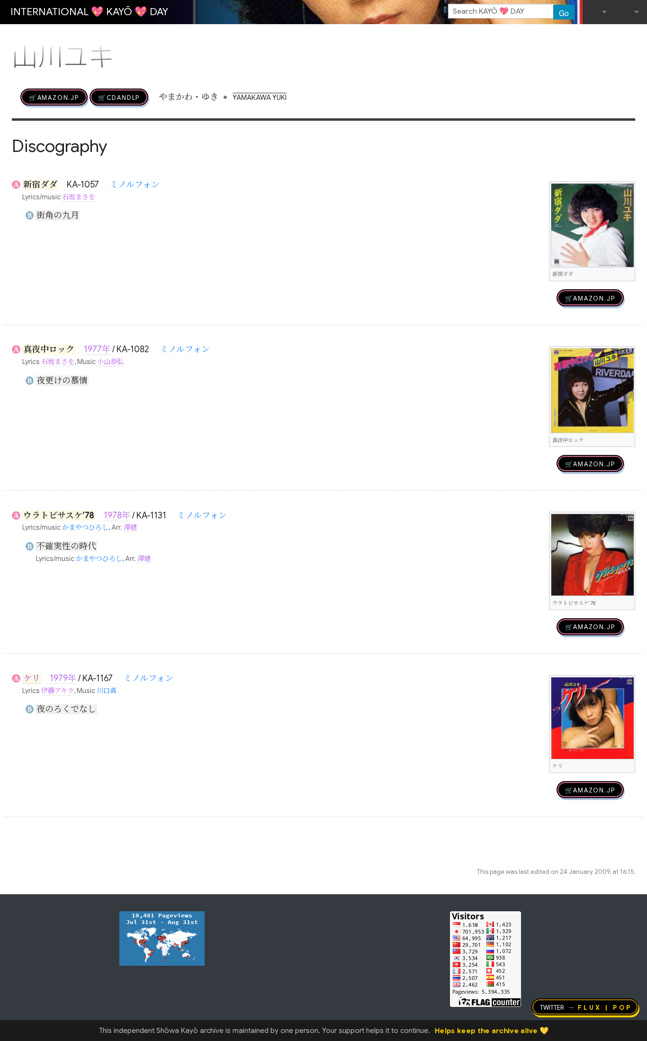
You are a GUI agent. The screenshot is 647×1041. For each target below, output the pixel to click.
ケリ (31, 678)
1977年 (97, 349)
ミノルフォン (134, 184)
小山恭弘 (110, 361)
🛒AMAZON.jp (54, 97)
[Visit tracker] (162, 938)
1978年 (117, 515)
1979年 (63, 678)
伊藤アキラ (57, 690)
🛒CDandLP (119, 97)
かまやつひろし (85, 527)
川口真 (107, 690)
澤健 (130, 527)
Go (564, 13)
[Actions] (632, 37)
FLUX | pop (605, 1007)
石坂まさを (78, 197)
